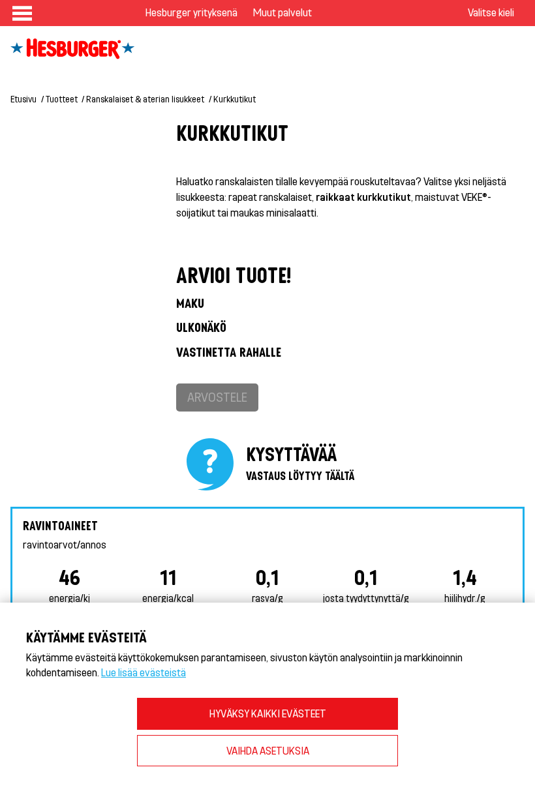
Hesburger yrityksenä (191, 12)
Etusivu (23, 98)
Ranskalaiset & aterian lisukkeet (145, 98)
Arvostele (217, 396)
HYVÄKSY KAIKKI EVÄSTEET (267, 713)
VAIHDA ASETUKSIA (267, 750)
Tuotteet (62, 98)
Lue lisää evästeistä (143, 672)
